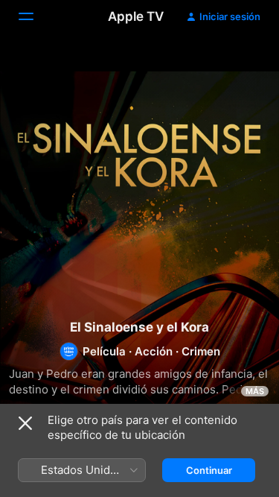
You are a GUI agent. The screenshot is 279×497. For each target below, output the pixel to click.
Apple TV (136, 16)
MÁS (255, 391)
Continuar (209, 470)
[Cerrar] (25, 423)
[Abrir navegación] (35, 16)
